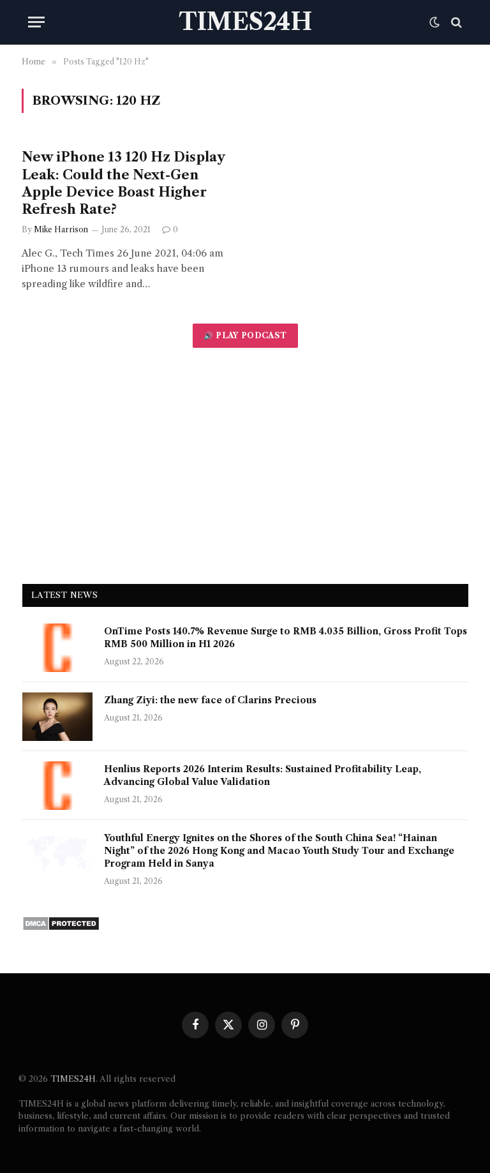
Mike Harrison (61, 229)
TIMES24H (73, 1078)
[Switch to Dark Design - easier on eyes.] (434, 22)
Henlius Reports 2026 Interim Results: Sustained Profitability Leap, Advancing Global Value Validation (262, 775)
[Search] (455, 22)
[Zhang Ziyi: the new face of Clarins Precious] (57, 716)
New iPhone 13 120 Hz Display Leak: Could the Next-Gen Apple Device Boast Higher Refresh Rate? (123, 183)
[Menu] (36, 22)
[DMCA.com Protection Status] (61, 928)
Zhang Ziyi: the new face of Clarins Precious (210, 700)
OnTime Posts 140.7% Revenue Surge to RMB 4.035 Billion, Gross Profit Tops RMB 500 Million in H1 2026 (285, 637)
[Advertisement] (245, 466)
